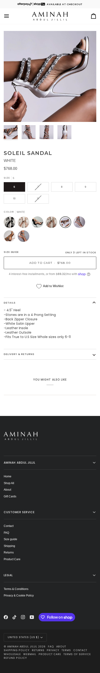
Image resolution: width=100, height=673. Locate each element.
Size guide (10, 539)
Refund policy (15, 658)
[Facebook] (6, 617)
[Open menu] (11, 16)
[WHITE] (66, 223)
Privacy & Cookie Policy (19, 595)
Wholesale (12, 654)
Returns (9, 552)
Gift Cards (10, 496)
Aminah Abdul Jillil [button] (20, 463)
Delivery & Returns (19, 354)
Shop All (9, 483)
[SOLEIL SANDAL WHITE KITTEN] (80, 223)
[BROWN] (53, 223)
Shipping (9, 545)
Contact (8, 525)
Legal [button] (8, 575)
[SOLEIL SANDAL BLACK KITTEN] (39, 223)
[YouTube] (32, 617)
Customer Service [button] (19, 512)
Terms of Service (77, 654)
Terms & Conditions (16, 588)
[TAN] (25, 223)
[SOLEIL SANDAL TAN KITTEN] (23, 237)
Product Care (12, 559)
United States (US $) (23, 637)
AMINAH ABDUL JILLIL (22, 646)
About (7, 489)
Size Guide (11, 252)
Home (7, 476)
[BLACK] (11, 223)
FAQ (6, 532)
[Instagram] (23, 617)
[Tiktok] (14, 617)
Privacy (53, 650)
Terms (66, 650)
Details (10, 303)
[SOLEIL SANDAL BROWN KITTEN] (11, 237)
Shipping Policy (17, 650)
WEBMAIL (29, 654)
